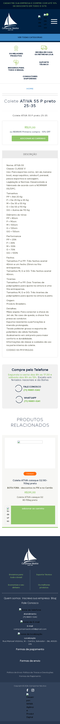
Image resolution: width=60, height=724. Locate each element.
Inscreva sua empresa (36, 598)
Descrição (30, 154)
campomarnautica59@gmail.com (30, 629)
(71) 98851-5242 (30, 617)
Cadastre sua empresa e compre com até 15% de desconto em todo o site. (30, 4)
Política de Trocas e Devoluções (38, 672)
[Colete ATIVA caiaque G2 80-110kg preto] (30, 453)
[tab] (30, 154)
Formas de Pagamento (30, 676)
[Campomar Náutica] (10, 21)
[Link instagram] (32, 690)
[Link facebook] (27, 690)
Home (30, 88)
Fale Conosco (30, 603)
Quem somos (12, 598)
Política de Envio (14, 672)
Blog (53, 598)
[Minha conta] (39, 21)
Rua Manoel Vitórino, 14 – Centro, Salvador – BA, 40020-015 (30, 642)
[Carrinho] (45, 21)
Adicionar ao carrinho (32, 138)
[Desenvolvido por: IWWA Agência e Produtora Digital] (30, 706)
